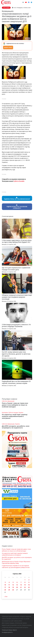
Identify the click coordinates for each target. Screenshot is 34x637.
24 (5, 590)
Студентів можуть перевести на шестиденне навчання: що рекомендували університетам (16, 566)
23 (29, 587)
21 (21, 587)
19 (13, 587)
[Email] (23, 2)
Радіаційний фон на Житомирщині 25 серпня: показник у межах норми (16, 382)
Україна (21, 412)
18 (9, 587)
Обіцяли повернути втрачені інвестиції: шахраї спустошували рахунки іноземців (17, 297)
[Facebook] (28, 2)
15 (25, 585)
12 (13, 585)
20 (17, 587)
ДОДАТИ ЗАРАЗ (8, 47)
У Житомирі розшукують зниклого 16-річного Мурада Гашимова (16, 325)
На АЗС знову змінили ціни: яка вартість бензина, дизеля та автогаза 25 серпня (16, 354)
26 (13, 590)
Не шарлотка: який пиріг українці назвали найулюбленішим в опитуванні (14, 416)
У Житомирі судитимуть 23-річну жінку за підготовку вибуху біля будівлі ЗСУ (16, 241)
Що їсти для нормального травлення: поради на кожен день (16, 269)
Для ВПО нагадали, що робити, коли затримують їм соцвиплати (15, 427)
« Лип (5, 596)
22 (25, 587)
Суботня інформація (8, 401)
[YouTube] (26, 2)
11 (9, 585)
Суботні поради (13, 412)
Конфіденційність (7, 632)
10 (5, 585)
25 (9, 590)
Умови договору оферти (9, 630)
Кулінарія (5, 412)
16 (29, 585)
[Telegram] (31, 2)
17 (5, 587)
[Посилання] (6, 2)
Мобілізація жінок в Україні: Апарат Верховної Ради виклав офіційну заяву (16, 562)
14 (21, 585)
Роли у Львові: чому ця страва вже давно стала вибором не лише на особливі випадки (15, 405)
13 (17, 585)
